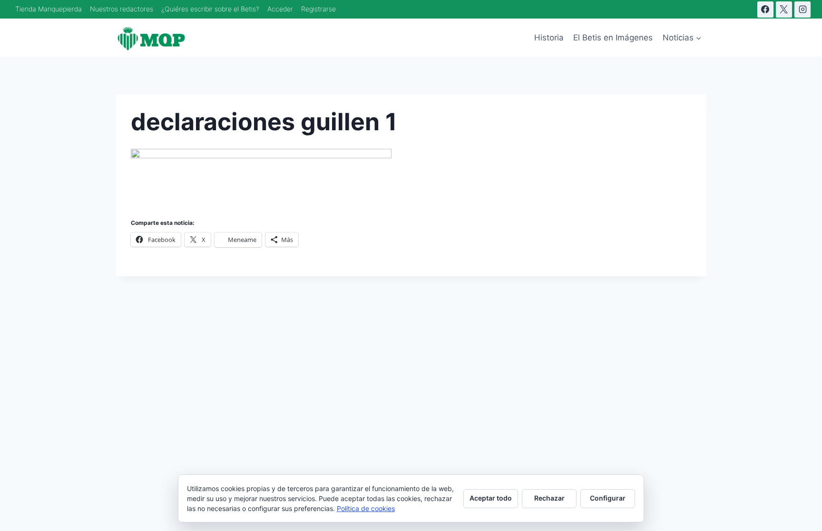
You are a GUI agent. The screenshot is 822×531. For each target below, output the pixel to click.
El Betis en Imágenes (613, 37)
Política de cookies (366, 508)
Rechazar (549, 498)
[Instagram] (802, 9)
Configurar (608, 498)
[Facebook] (765, 9)
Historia (549, 37)
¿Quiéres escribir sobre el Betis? (210, 9)
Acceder (280, 9)
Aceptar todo (491, 498)
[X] (784, 9)
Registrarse (318, 9)
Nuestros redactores (121, 9)
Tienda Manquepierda (48, 9)
